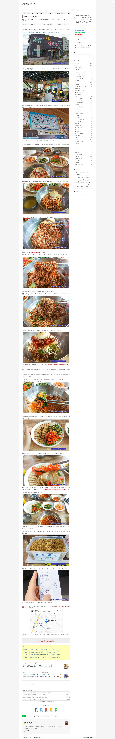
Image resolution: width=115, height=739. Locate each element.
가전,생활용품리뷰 (79, 164)
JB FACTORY (90, 737)
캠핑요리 (77, 129)
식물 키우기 (66, 10)
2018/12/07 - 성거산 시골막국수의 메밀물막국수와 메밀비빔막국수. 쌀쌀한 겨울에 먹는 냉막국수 (40, 32)
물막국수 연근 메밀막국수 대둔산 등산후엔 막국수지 (36, 675)
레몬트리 (77, 146)
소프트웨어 (77, 104)
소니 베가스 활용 (79, 106)
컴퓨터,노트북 (78, 84)
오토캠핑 (83, 186)
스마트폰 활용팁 (79, 98)
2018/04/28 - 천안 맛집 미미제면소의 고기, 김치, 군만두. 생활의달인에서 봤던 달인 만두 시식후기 (41, 656)
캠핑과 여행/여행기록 (42, 701)
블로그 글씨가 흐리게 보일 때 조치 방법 (82, 47)
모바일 (43, 10)
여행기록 (29, 690)
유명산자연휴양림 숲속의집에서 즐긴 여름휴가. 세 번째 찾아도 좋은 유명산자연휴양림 (37, 692)
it (78, 177)
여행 (84, 177)
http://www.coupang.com (29, 663)
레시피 (89, 184)
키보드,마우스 (78, 88)
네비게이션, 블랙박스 (80, 119)
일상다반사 (78, 162)
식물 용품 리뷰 (79, 150)
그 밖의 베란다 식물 (80, 148)
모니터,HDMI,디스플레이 (81, 90)
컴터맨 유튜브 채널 (78, 34)
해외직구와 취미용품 (80, 158)
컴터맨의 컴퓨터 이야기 (29, 4)
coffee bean (80, 184)
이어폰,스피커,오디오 (80, 92)
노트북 (83, 175)
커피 (75, 177)
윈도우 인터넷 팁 (79, 67)
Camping (77, 181)
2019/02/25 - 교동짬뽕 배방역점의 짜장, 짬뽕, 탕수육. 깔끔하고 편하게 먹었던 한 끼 (39, 652)
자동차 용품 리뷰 (79, 117)
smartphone (81, 172)
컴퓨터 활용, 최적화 (29, 10)
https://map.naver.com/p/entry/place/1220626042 (34, 672)
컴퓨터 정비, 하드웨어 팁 (80, 72)
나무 (75, 184)
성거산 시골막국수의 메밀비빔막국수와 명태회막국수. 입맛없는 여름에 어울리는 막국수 (46, 13)
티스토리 (77, 80)
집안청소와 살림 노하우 (80, 156)
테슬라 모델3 (78, 111)
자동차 (79, 186)
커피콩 (76, 172)
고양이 (81, 181)
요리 (86, 183)
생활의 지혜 (72, 10)
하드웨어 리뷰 (37, 10)
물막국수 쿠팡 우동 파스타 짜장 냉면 (32, 665)
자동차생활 (48, 10)
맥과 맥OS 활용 (79, 69)
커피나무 (77, 143)
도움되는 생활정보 (79, 160)
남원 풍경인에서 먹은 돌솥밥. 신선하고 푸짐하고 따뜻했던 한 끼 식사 (34, 699)
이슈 (85, 184)
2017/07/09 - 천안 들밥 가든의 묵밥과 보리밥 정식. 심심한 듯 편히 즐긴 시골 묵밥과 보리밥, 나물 (41, 657)
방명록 (77, 10)
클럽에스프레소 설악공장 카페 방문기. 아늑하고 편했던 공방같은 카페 (34, 697)
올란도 (82, 179)
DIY (89, 183)
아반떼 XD (77, 183)
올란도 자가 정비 (79, 113)
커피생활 (78, 135)
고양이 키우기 (60, 10)
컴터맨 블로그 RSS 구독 (79, 30)
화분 (75, 186)
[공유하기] (26, 685)
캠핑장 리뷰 (78, 125)
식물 (75, 175)
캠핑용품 (88, 186)
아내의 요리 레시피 (79, 133)
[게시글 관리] (28, 685)
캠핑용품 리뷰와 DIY (80, 127)
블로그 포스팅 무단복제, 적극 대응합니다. (83, 45)
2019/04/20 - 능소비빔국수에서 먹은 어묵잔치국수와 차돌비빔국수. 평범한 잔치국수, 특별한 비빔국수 (42, 651)
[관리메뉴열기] (113, 2)
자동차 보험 (78, 121)
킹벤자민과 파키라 (79, 141)
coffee (86, 179)
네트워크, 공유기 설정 (80, 76)
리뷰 (79, 175)
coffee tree (77, 179)
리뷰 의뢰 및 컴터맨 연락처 (80, 42)
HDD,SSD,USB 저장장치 (81, 86)
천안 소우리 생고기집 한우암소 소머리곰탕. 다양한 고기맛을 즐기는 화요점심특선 (36, 694)
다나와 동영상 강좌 (80, 78)
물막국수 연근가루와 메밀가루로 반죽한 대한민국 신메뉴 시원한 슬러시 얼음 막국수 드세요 (41, 677)
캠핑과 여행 (53, 10)
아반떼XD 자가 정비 (80, 115)
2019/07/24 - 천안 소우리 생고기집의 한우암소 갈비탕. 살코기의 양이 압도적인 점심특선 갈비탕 (41, 649)
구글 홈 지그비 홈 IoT (80, 102)
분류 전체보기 (76, 63)
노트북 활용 (78, 74)
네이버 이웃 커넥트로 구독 (80, 32)
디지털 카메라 (78, 94)
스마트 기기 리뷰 (79, 100)
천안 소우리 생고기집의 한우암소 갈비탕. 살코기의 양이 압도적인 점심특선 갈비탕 (36, 696)
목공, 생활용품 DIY (80, 154)
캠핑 (81, 177)
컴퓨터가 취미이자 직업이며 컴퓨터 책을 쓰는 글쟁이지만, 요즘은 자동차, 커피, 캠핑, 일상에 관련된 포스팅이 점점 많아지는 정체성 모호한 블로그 (44, 727)
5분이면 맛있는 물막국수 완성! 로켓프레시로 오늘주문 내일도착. (37, 667)
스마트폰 (82, 183)
